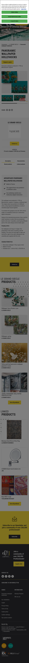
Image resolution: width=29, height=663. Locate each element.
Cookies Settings (14, 12)
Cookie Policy (23, 9)
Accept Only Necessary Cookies (14, 16)
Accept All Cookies (14, 21)
